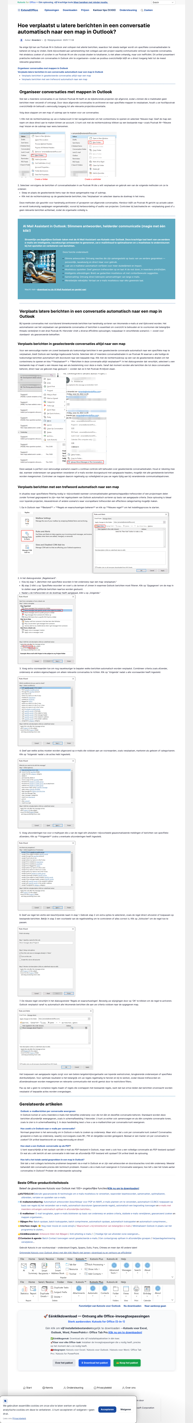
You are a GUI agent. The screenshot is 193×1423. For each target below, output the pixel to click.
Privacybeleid (104, 1376)
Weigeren (125, 1409)
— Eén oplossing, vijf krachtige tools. (62, 2)
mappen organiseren (31, 1217)
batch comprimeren (78, 1221)
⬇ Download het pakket (94, 1351)
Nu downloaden (132, 1294)
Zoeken (148, 10)
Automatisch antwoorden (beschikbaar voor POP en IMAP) (73, 1201)
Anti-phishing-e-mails (80, 1234)
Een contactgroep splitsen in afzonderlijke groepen (124, 1238)
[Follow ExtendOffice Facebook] (20, 1395)
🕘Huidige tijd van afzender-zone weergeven (115, 1234)
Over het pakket (64, 1351)
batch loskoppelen (58, 1221)
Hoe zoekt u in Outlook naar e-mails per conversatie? (47, 1128)
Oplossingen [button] (52, 10)
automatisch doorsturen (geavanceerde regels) (91, 1205)
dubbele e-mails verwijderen (136, 1213)
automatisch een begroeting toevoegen (136, 1205)
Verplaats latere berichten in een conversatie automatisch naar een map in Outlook (60, 72)
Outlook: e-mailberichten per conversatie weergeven (47, 1111)
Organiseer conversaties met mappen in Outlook (43, 68)
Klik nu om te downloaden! (123, 1188)
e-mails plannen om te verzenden (119, 1201)
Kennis (49, 1376)
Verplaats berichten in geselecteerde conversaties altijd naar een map (56, 75)
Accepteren (107, 1409)
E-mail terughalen (44, 1213)
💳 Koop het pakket (127, 1351)
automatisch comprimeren (153, 1221)
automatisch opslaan (99, 1221)
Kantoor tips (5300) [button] (104, 10)
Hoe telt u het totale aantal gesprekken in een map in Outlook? (52, 1159)
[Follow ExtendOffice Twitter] (26, 1395)
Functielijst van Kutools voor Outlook (100, 1294)
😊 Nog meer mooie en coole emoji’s (56, 1226)
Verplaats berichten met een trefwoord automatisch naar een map (54, 79)
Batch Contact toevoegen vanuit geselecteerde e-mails (69, 1238)
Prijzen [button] (85, 10)
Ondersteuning (128, 10)
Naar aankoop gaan (155, 1294)
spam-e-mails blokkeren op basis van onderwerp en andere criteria (87, 1213)
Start (29, 1376)
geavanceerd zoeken (162, 1213)
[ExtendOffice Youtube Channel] (32, 1395)
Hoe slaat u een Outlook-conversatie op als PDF (44, 1146)
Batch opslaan (41, 1221)
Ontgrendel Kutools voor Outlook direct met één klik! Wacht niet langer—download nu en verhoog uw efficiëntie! (75, 1252)
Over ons (130, 1376)
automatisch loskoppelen (123, 1221)
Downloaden (70, 10)
